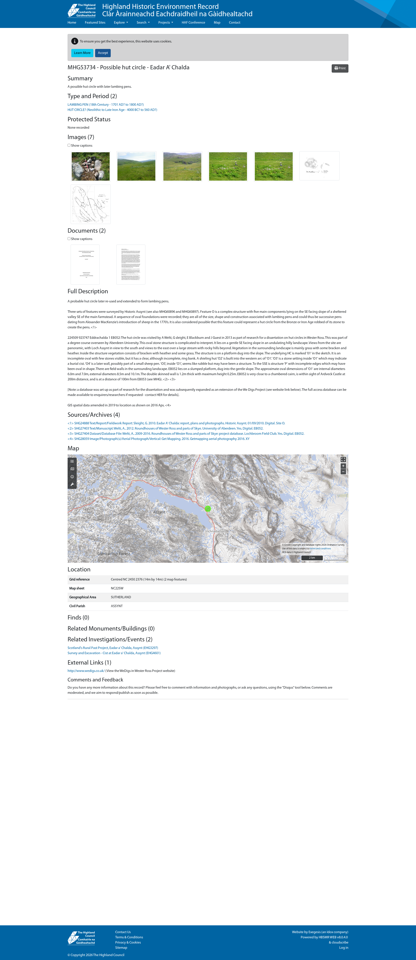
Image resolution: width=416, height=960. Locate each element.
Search (142, 22)
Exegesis (315, 932)
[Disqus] (208, 757)
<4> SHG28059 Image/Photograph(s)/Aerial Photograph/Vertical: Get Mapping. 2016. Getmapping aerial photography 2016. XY (159, 439)
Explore (119, 22)
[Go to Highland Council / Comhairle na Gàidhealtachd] (81, 9)
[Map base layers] (72, 469)
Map (217, 22)
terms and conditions (320, 549)
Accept (103, 53)
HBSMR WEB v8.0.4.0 (333, 937)
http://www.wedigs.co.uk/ (86, 671)
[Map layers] (72, 462)
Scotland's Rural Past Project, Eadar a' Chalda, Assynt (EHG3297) (113, 648)
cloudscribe (340, 942)
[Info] (72, 477)
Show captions (81, 146)
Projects (164, 22)
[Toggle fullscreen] (343, 459)
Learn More (82, 53)
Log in (343, 948)
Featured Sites (95, 22)
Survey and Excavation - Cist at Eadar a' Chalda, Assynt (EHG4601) (114, 653)
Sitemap (121, 948)
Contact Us (123, 932)
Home (72, 22)
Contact (234, 22)
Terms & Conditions (129, 937)
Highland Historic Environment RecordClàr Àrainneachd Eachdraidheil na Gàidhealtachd (177, 10)
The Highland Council (108, 955)
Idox (330, 932)
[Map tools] (72, 485)
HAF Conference (193, 22)
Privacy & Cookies (128, 942)
